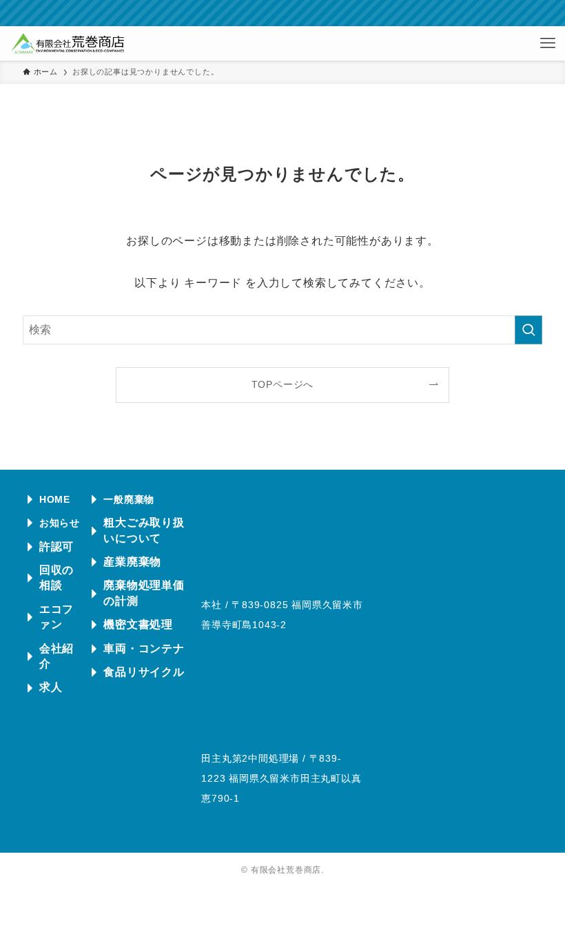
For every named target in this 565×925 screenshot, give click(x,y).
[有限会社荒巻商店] (67, 43)
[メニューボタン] (548, 43)
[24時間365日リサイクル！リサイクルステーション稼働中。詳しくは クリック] (282, 13)
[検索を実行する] (528, 329)
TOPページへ (282, 384)
